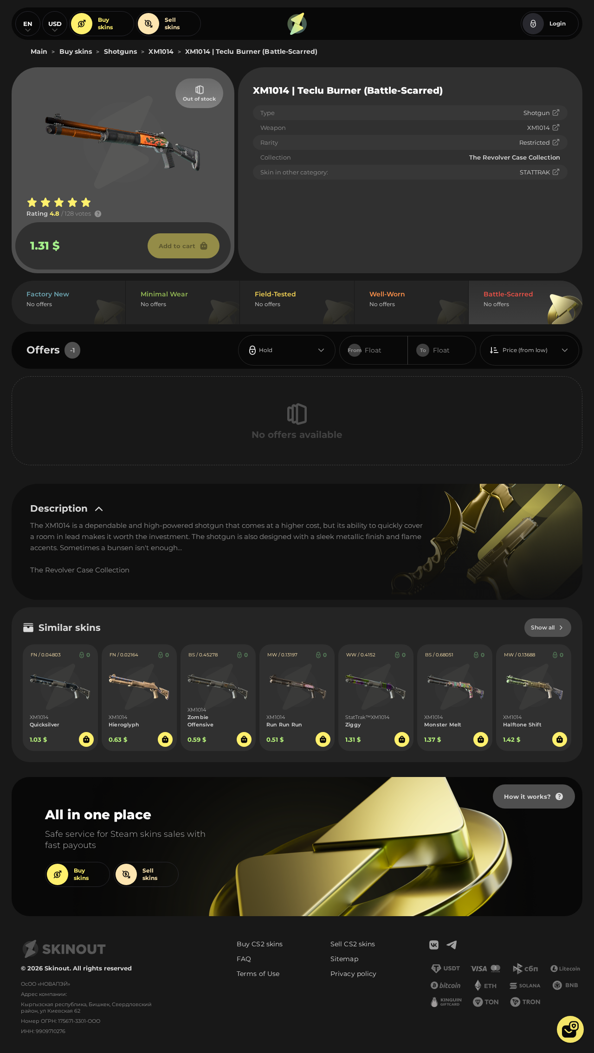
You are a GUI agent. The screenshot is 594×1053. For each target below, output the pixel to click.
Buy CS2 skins (260, 944)
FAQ (244, 959)
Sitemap (344, 959)
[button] (570, 1029)
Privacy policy (353, 974)
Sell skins (172, 23)
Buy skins (105, 23)
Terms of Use (258, 974)
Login (557, 23)
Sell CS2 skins (352, 944)
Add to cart (177, 246)
